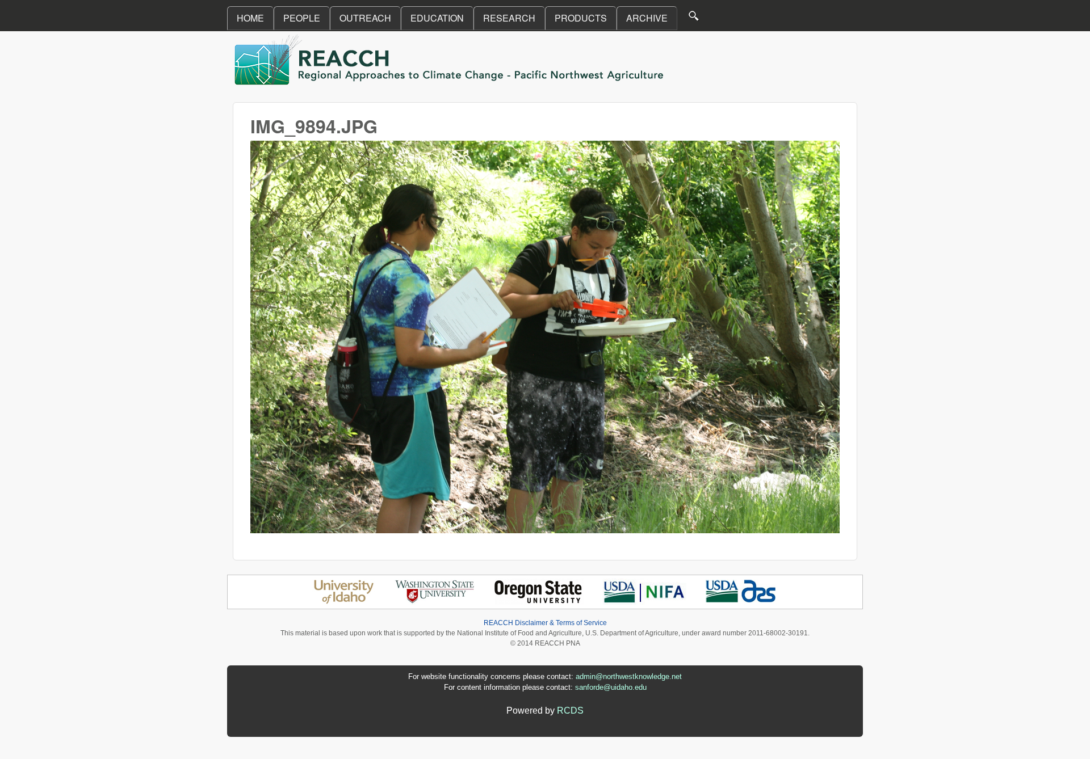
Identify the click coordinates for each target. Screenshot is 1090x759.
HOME (250, 17)
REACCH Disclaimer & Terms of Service (545, 623)
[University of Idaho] (343, 601)
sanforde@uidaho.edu (611, 687)
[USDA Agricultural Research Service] (741, 601)
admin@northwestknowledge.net (629, 676)
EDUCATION (437, 17)
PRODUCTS (581, 17)
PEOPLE (301, 17)
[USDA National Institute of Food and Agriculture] (644, 601)
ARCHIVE (647, 17)
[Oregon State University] (539, 601)
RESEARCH (509, 17)
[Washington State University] (434, 601)
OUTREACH (365, 17)
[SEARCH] (694, 18)
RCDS (570, 710)
